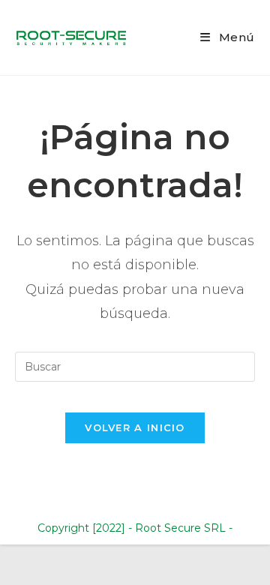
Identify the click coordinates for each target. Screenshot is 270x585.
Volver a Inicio (135, 428)
